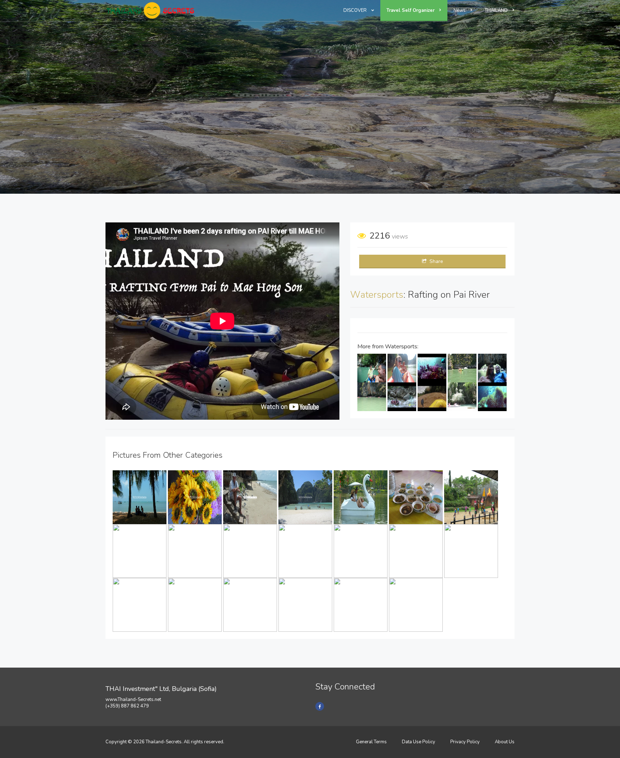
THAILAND (497, 10)
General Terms (371, 742)
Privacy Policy (465, 742)
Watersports (376, 294)
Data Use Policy (418, 742)
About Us (505, 742)
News (460, 10)
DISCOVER (355, 10)
